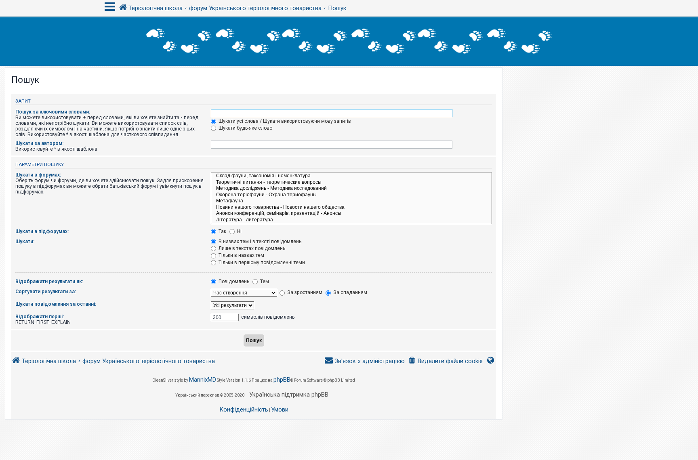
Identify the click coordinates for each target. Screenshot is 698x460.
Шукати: (24, 241)
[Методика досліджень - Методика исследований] (351, 188)
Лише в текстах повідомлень (251, 248)
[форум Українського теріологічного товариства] (349, 41)
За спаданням (349, 292)
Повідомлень (233, 281)
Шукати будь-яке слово (244, 128)
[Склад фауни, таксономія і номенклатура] (351, 176)
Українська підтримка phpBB (288, 394)
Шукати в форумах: (38, 175)
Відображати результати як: (49, 281)
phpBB (281, 379)
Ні (239, 231)
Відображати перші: (39, 316)
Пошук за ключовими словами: (52, 112)
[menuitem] (445, 361)
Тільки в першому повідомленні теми (261, 262)
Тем (264, 281)
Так (221, 231)
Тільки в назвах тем (240, 255)
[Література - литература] (351, 220)
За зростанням (304, 292)
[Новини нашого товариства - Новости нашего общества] (351, 207)
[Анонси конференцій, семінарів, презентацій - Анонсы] (351, 213)
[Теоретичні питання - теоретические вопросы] (351, 182)
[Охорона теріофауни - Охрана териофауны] (351, 195)
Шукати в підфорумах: (42, 231)
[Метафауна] (351, 201)
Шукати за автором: (39, 143)
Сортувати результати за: (45, 291)
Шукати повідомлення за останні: (55, 304)
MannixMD (202, 379)
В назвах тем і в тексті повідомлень (259, 241)
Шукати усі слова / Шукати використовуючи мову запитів (284, 121)
